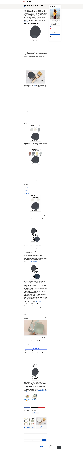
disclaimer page (26, 21)
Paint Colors (25, 411)
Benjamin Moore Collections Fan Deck (34, 399)
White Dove (26, 190)
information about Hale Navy (33, 261)
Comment (44, 440)
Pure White (26, 187)
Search (51, 445)
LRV (35, 85)
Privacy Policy (41, 446)
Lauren (25, 6)
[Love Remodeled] (27, 2)
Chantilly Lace (27, 193)
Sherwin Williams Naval (38, 301)
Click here (42, 389)
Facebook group (26, 387)
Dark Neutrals (35, 412)
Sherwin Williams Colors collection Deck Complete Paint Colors (27, 399)
